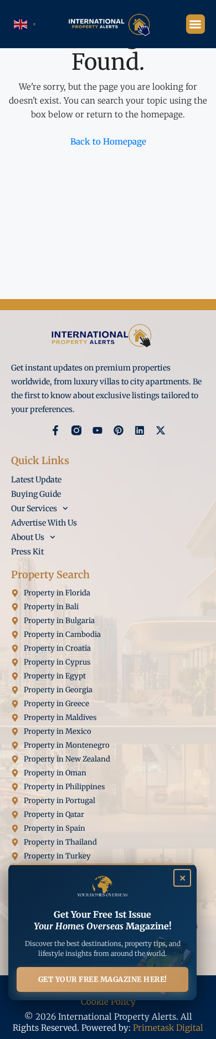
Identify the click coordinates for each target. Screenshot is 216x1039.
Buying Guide (36, 494)
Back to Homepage (108, 141)
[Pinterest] (119, 430)
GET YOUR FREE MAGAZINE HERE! (102, 979)
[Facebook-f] (55, 430)
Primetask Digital (168, 1027)
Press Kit (27, 552)
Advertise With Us (44, 523)
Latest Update (36, 480)
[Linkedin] (140, 430)
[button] (195, 24)
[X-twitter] (161, 430)
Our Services (34, 508)
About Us (27, 537)
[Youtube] (97, 430)
